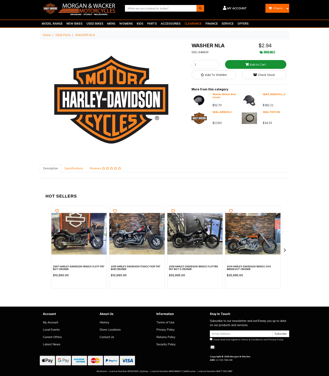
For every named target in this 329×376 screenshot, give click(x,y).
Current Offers (52, 337)
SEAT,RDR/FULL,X (274, 94)
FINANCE (211, 23)
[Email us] (212, 347)
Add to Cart (257, 64)
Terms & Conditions (252, 339)
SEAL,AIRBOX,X (222, 111)
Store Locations (110, 329)
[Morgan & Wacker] (79, 8)
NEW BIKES (74, 23)
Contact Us (107, 337)
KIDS (140, 23)
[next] (284, 250)
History (104, 322)
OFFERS (243, 23)
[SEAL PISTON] (249, 118)
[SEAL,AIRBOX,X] (199, 118)
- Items (277, 8)
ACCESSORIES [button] (171, 23)
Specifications (74, 168)
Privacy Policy (165, 329)
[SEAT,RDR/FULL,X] (249, 100)
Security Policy (166, 344)
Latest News (51, 344)
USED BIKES (94, 23)
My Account (50, 322)
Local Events (51, 329)
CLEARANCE (193, 23)
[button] (228, 8)
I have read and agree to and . (248, 339)
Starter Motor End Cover (224, 96)
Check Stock (266, 75)
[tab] (50, 168)
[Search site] (200, 8)
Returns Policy (165, 337)
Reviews (95, 168)
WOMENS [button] (126, 23)
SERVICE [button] (228, 23)
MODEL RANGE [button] (52, 23)
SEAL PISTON (271, 111)
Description (50, 168)
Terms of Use (165, 322)
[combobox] (161, 8)
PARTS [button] (152, 23)
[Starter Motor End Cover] (199, 100)
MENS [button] (111, 23)
